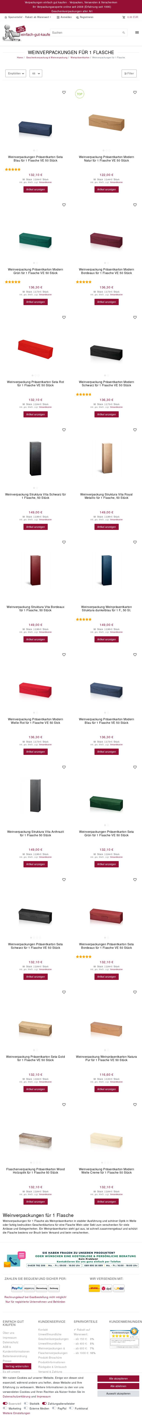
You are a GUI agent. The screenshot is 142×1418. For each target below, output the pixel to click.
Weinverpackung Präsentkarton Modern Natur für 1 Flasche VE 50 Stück (106, 158)
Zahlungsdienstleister (61, 1403)
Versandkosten (45, 182)
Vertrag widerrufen (17, 1366)
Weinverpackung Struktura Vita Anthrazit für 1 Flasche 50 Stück (35, 833)
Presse (7, 1361)
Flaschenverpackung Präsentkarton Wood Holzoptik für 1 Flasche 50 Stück (35, 1171)
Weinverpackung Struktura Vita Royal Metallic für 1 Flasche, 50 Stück (106, 496)
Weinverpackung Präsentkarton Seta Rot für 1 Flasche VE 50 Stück (35, 383)
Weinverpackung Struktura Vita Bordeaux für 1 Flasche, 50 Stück (35, 608)
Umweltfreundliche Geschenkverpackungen (53, 1336)
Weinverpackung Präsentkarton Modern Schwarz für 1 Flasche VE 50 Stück (106, 383)
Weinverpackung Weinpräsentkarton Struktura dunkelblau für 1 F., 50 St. (106, 608)
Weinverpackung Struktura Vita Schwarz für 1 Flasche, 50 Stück (35, 496)
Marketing (15, 1408)
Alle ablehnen (118, 1386)
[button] (27, 17)
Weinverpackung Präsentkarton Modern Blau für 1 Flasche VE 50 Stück (106, 721)
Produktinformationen (51, 1362)
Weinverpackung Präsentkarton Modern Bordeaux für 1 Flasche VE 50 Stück (106, 271)
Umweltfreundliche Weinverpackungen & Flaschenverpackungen (52, 1348)
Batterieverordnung (15, 1356)
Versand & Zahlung (50, 1371)
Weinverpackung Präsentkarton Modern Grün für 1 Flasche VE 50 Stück (35, 271)
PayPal (62, 1408)
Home (20, 57)
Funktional (81, 1408)
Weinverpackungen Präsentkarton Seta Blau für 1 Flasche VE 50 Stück (35, 158)
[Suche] (123, 32)
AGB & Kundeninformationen (16, 1349)
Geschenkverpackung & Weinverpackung (46, 57)
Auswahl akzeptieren (118, 1393)
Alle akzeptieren (118, 1378)
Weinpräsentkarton (79, 57)
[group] (35, 120)
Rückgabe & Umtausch (52, 1367)
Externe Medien (39, 1408)
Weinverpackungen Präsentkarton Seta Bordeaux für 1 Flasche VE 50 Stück (106, 946)
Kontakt (43, 1329)
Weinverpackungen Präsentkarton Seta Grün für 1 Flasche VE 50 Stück (106, 833)
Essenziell (15, 1403)
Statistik (35, 1403)
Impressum (10, 1337)
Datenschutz (10, 1342)
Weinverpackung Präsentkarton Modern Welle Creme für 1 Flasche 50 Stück (106, 1171)
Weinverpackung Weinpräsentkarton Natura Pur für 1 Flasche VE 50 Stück (106, 1058)
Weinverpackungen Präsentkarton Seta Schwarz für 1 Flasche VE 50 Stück (35, 946)
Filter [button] (130, 73)
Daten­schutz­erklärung (16, 1396)
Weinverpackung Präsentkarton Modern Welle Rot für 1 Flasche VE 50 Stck (35, 721)
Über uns (8, 1333)
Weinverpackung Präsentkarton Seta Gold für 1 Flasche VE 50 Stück (35, 1058)
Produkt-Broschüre (50, 1357)
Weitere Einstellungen (16, 1413)
